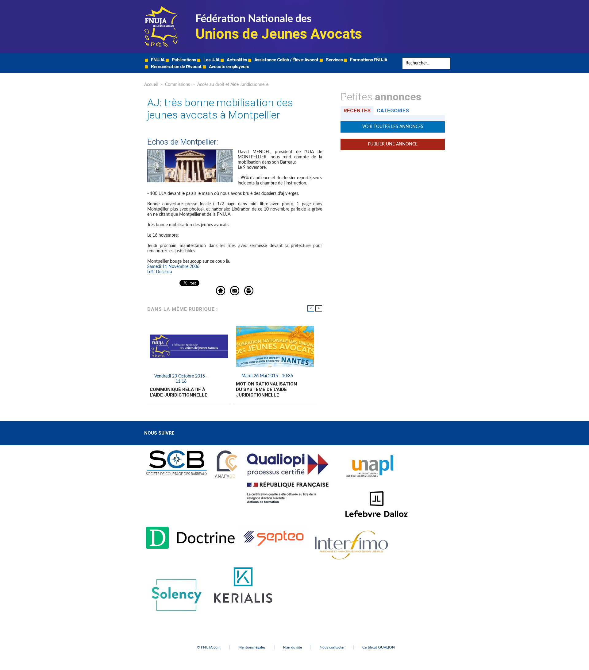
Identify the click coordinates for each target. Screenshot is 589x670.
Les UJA (210, 60)
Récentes (357, 110)
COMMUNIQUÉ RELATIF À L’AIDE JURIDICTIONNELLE (178, 392)
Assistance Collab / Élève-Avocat (285, 60)
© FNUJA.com (209, 647)
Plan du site (292, 647)
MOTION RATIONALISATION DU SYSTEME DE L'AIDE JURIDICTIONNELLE (266, 389)
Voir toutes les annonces (392, 127)
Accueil (151, 85)
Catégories (393, 110)
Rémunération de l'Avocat (176, 66)
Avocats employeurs (228, 66)
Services (334, 60)
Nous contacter (332, 647)
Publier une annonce (393, 144)
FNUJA (157, 60)
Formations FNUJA (368, 60)
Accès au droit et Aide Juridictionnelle (232, 85)
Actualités (236, 60)
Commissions (177, 85)
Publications (183, 60)
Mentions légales (251, 647)
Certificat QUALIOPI (378, 647)
